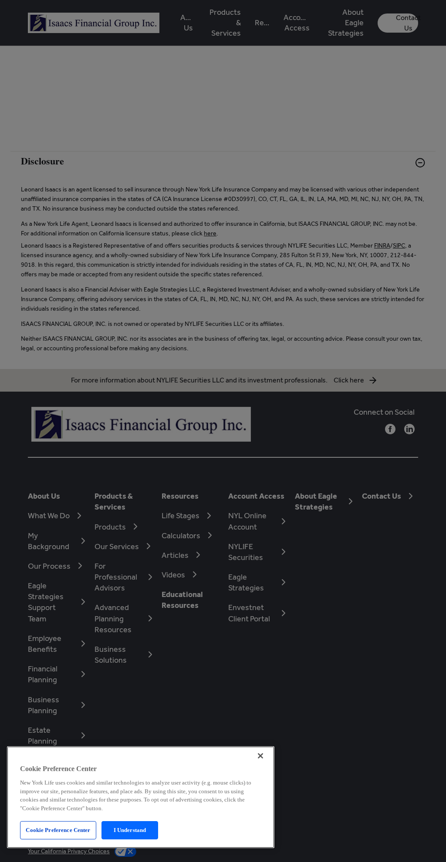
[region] (140, 797)
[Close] (260, 755)
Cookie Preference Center (58, 830)
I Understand (130, 830)
